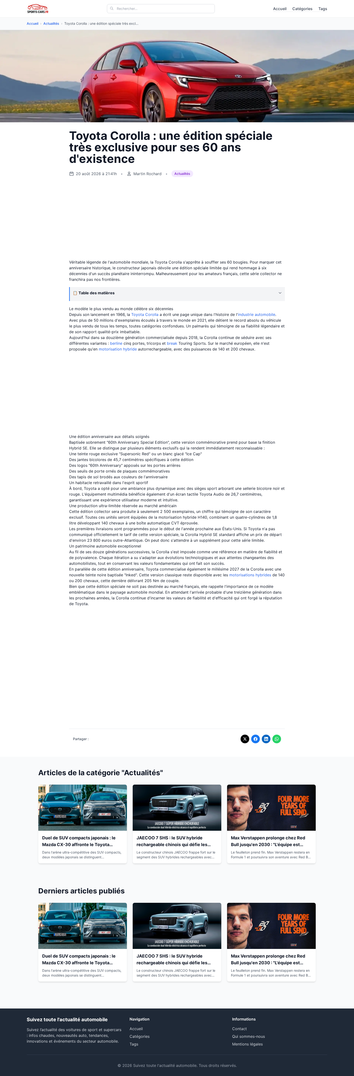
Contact (239, 1028)
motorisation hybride (118, 349)
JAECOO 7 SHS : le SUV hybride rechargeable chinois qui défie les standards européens (172, 844)
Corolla (151, 314)
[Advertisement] (177, 218)
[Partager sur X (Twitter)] (245, 739)
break (172, 343)
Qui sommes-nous (248, 1036)
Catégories (302, 8)
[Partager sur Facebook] (255, 739)
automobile (265, 314)
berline (116, 343)
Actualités (51, 23)
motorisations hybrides (250, 574)
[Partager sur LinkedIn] (266, 739)
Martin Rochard (147, 173)
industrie (246, 314)
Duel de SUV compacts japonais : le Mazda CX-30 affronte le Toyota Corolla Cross (79, 844)
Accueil (280, 8)
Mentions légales (247, 1044)
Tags (322, 8)
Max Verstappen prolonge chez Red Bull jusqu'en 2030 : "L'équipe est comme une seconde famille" (268, 844)
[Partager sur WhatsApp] (276, 739)
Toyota (137, 314)
